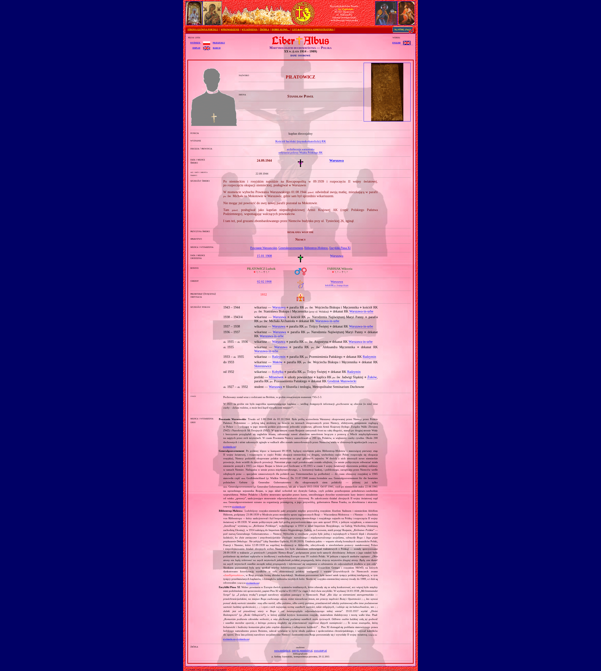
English (396, 42)
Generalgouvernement (290, 248)
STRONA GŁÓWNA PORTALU (203, 29)
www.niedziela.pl (282, 650)
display (196, 47)
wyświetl (195, 42)
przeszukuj (219, 42)
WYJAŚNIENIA (250, 29)
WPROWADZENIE (230, 29)
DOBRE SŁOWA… (281, 29)
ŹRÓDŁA (264, 29)
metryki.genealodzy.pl (302, 650)
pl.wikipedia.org (229, 447)
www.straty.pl (320, 650)
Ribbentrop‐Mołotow (316, 248)
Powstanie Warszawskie (263, 248)
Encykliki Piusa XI (340, 248)
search (216, 47)
